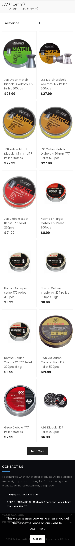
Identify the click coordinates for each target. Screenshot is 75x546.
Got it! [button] (37, 538)
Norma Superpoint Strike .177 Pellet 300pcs (17, 292)
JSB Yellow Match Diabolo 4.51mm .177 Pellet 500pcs (18, 153)
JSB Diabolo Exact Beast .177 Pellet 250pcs (16, 223)
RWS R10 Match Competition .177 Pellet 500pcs (52, 362)
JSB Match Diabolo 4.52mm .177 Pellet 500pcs (54, 84)
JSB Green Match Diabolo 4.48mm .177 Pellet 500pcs (19, 84)
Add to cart (15, 444)
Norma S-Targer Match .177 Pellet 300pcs (52, 223)
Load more (37, 451)
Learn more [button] (37, 528)
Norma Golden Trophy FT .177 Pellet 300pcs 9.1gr (55, 292)
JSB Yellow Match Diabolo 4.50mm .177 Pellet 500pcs (55, 153)
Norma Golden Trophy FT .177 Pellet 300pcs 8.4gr (18, 362)
